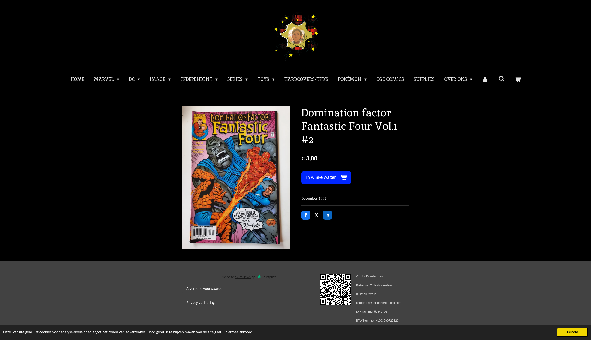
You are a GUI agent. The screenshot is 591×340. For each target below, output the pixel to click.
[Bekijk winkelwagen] (518, 79)
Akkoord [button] (572, 332)
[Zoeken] (501, 78)
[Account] (485, 79)
